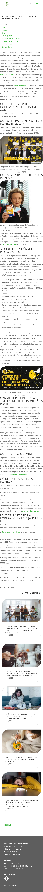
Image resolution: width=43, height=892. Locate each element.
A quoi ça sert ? (7, 36)
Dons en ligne (7, 47)
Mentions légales (10, 885)
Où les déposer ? (8, 44)
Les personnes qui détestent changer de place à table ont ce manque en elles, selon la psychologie (21, 629)
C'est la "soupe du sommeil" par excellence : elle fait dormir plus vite (21, 759)
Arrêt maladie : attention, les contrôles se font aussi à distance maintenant (20, 716)
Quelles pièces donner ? (11, 41)
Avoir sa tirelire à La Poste (11, 38)
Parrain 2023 (7, 30)
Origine (4, 33)
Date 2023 (6, 27)
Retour (7, 824)
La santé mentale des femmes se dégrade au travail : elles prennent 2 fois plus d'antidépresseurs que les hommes (21, 804)
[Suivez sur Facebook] (6, 878)
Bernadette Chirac (7, 74)
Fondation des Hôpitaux (18, 474)
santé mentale (20, 85)
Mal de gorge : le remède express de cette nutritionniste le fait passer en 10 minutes (21, 673)
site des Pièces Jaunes (30, 511)
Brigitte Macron (9, 244)
